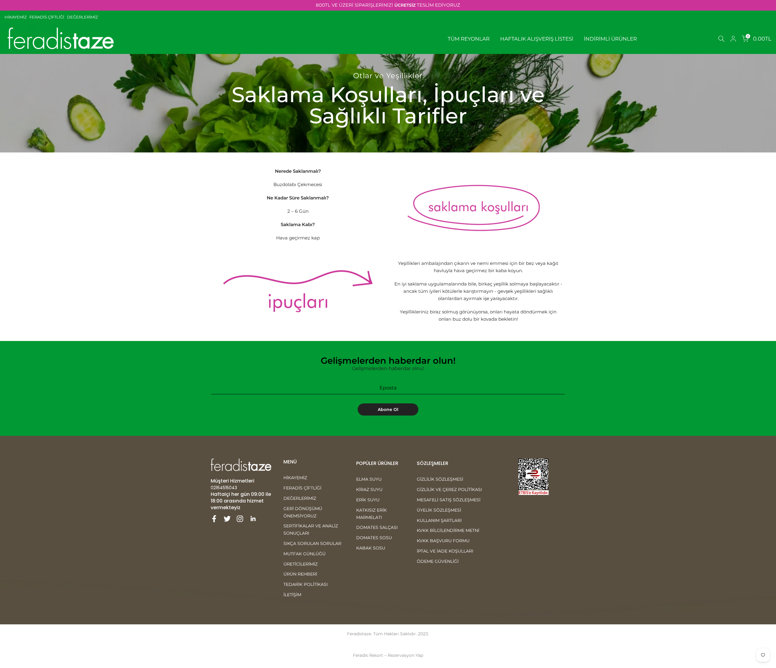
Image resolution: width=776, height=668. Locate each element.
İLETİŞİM (292, 594)
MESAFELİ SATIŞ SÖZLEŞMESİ (448, 500)
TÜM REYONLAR (469, 39)
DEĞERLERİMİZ (82, 17)
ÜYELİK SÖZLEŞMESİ (439, 510)
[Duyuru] (388, 5)
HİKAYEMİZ (17, 17)
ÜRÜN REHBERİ (300, 574)
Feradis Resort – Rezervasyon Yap (388, 655)
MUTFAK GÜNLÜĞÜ (304, 553)
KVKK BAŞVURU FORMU (443, 540)
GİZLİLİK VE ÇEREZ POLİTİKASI (449, 489)
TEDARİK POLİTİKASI (305, 584)
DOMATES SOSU (374, 537)
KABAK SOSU (370, 548)
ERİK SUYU (368, 500)
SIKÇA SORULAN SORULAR (312, 543)
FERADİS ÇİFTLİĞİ (46, 17)
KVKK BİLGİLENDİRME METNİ (448, 530)
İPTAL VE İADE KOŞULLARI (445, 551)
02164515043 (224, 488)
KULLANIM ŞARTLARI (439, 520)
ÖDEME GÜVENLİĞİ (438, 561)
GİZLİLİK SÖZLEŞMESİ (440, 479)
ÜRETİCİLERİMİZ (300, 563)
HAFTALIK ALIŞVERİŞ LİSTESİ (536, 39)
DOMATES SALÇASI (377, 527)
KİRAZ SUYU (369, 489)
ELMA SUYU (369, 479)
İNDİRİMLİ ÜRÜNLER (610, 39)
